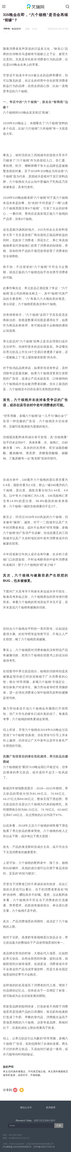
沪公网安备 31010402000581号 (17, 1147)
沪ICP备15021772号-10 (44, 1147)
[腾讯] (21, 1090)
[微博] (15, 1090)
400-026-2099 (15, 1135)
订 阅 (58, 1125)
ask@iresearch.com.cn (19, 1138)
